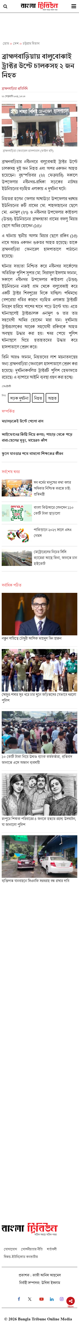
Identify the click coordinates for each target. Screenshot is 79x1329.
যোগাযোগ (10, 1249)
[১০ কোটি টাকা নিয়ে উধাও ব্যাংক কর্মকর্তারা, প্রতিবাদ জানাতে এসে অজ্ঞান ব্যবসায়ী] (39, 740)
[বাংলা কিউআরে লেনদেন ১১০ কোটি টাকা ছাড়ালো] (39, 514)
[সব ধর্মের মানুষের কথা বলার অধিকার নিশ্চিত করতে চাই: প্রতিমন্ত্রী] (39, 490)
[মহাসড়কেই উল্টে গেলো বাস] (39, 424)
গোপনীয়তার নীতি (32, 1249)
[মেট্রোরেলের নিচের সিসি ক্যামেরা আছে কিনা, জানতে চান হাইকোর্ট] (39, 560)
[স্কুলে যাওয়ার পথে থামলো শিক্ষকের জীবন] (39, 456)
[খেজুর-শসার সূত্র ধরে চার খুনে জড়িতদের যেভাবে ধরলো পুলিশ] (39, 678)
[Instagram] (62, 1299)
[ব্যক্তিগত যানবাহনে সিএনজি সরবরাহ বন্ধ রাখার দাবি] (39, 860)
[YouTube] (41, 1299)
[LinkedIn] (52, 1299)
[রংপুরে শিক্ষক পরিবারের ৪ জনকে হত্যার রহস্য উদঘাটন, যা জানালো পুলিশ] (39, 803)
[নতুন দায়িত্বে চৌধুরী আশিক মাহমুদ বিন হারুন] (39, 619)
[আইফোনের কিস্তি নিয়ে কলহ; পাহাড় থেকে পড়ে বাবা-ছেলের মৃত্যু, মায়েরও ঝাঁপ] (39, 440)
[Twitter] (29, 1299)
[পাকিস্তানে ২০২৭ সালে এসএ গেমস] (39, 536)
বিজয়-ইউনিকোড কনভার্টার (21, 1257)
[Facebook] (19, 1299)
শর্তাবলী (51, 1249)
